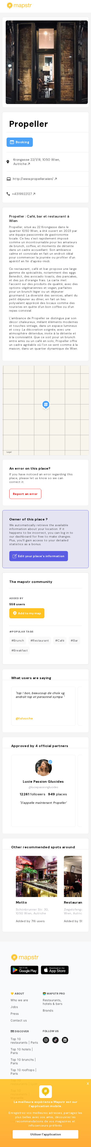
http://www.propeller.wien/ (34, 179)
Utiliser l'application (45, 1134)
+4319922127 (22, 194)
